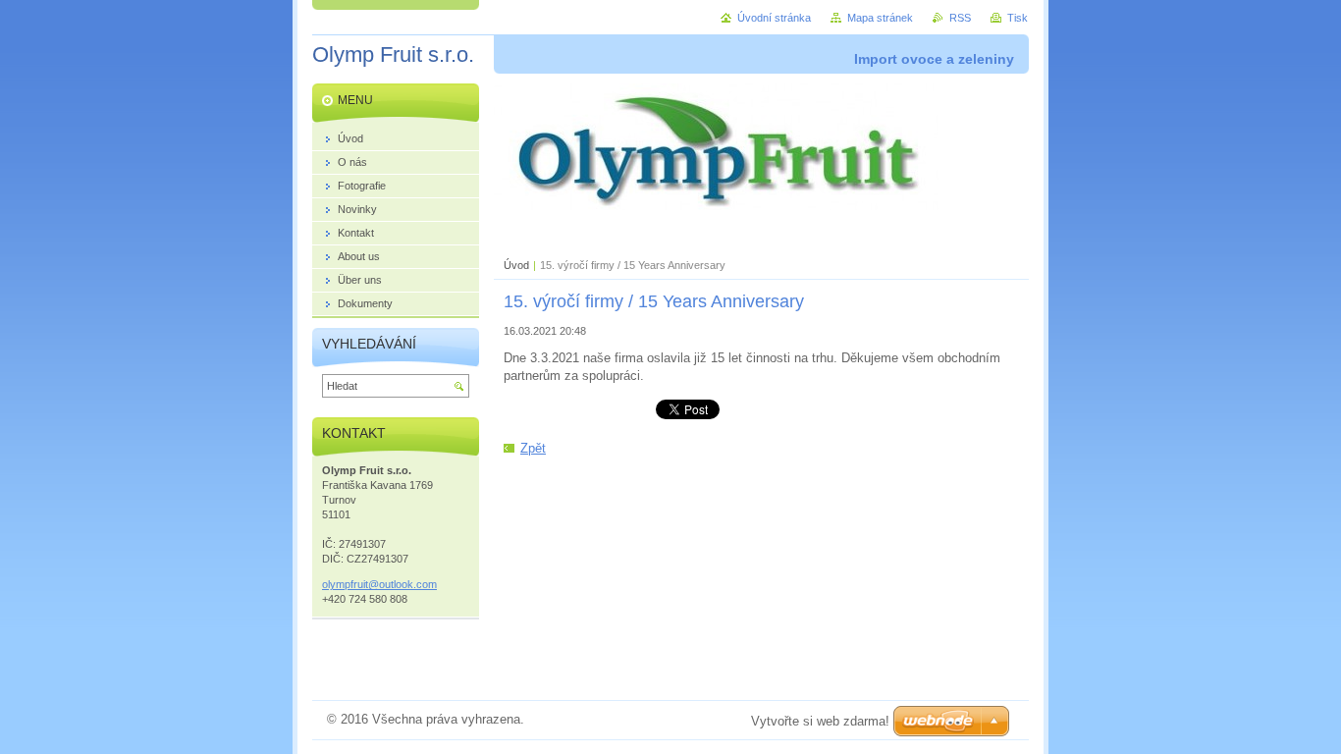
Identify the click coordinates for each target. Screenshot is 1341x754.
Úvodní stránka (774, 18)
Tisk (1017, 18)
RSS (960, 18)
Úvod (516, 265)
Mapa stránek (880, 18)
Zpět (533, 448)
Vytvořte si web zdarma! (820, 721)
